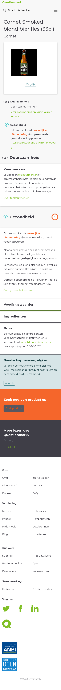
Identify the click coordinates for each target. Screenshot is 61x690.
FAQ (35, 493)
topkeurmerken (28, 174)
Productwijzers (42, 555)
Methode (7, 511)
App (35, 563)
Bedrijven (8, 589)
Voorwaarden (41, 571)
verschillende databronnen (37, 342)
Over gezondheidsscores (18, 290)
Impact (6, 519)
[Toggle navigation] (56, 10)
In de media (9, 526)
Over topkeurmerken (16, 198)
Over (5, 477)
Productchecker (19, 10)
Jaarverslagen (41, 477)
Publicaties (39, 511)
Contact (37, 485)
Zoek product (13, 408)
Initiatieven (39, 534)
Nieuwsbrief (9, 485)
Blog (5, 534)
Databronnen (41, 526)
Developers (9, 571)
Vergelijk (30, 84)
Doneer (6, 493)
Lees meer (10, 447)
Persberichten (41, 519)
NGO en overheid (43, 589)
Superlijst (7, 555)
